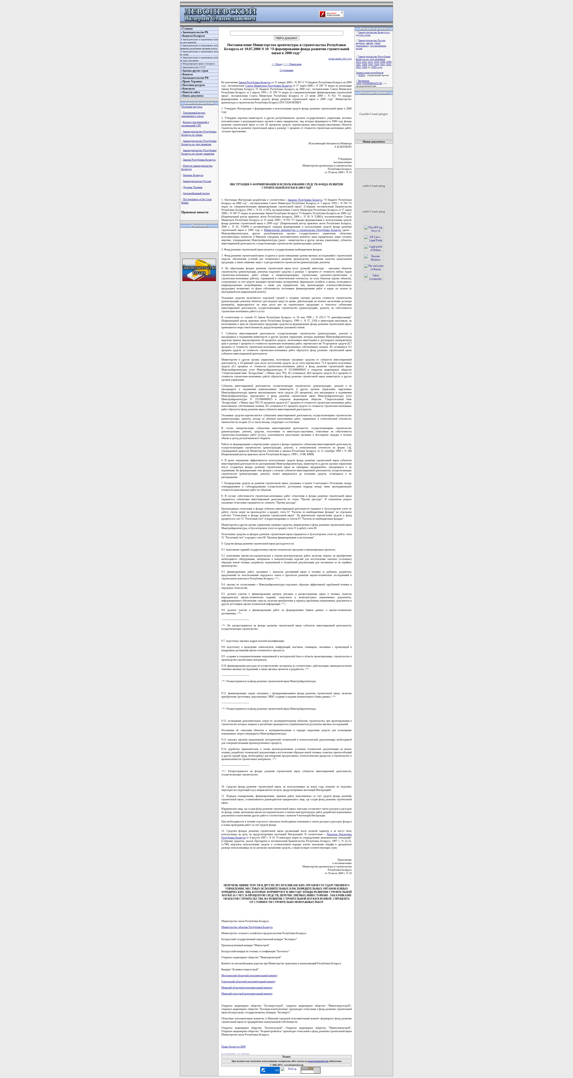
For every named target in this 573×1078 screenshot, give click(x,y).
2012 (364, 61)
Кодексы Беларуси (193, 35)
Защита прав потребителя (369, 72)
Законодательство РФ (195, 77)
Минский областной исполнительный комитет (246, 987)
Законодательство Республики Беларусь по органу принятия (198, 152)
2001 (358, 67)
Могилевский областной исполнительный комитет (249, 975)
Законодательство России (197, 181)
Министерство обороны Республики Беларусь (247, 927)
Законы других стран (195, 70)
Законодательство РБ (195, 32)
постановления (378, 45)
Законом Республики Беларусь (305, 199)
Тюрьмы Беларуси (193, 175)
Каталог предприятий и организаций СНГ (195, 124)
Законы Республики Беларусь (199, 159)
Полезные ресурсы (193, 85)
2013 (358, 61)
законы (369, 43)
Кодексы (187, 74)
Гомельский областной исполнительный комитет (248, 981)
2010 (376, 61)
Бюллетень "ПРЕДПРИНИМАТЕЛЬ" (369, 82)
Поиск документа (192, 95)
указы (377, 43)
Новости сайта (191, 92)
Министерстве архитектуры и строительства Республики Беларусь (302, 230)
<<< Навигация (292, 64)
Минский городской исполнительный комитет (246, 993)
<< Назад (277, 64)
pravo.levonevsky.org (318, 1061)
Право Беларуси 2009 (233, 1046)
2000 (364, 67)
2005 (370, 64)
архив (359, 48)
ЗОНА (361, 75)
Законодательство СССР (193, 67)
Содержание (286, 70)
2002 (388, 64)
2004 (376, 64)
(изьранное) (362, 45)
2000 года (376, 67)
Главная (187, 28)
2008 (388, 61)
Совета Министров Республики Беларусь (268, 85)
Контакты (188, 88)
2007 (358, 64)
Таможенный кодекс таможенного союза (193, 114)
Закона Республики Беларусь (255, 82)
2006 (364, 64)
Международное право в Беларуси (198, 63)
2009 (382, 61)
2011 (370, 61)
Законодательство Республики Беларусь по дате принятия (198, 142)
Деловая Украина (192, 187)
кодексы (360, 43)
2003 (382, 64)
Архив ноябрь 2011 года (340, 59)
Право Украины (192, 81)
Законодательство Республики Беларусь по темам (198, 133)
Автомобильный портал (196, 193)
